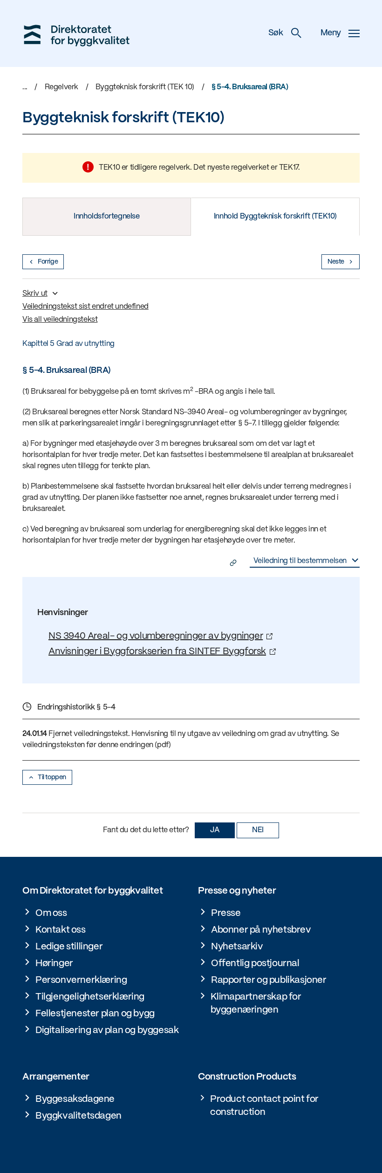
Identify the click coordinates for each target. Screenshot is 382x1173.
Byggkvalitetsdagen (78, 1116)
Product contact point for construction (264, 1106)
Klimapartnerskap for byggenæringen (256, 1003)
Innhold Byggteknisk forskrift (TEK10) (275, 216)
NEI (258, 830)
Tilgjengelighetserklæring (89, 997)
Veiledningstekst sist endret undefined (85, 306)
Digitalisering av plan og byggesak (106, 1030)
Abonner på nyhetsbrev (261, 930)
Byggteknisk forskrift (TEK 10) (145, 87)
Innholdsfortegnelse (106, 216)
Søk (275, 33)
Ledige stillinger (68, 946)
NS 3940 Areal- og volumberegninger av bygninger (155, 636)
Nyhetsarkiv (237, 946)
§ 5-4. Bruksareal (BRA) (249, 87)
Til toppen (52, 777)
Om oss (51, 913)
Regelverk (61, 87)
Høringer (54, 963)
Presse (226, 913)
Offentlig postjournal (255, 963)
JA (214, 830)
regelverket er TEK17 (264, 167)
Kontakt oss (60, 930)
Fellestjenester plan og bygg (95, 1013)
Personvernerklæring (81, 980)
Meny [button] (331, 33)
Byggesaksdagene (75, 1099)
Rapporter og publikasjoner (269, 980)
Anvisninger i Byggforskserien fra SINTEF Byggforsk (157, 651)
